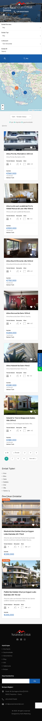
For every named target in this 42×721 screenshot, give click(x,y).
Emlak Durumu (6, 24)
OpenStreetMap (38, 110)
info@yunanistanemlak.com (14, 704)
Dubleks (5, 482)
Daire (5, 479)
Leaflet (30, 110)
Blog (4, 659)
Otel (4, 485)
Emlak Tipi (4, 32)
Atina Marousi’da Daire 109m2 (18, 313)
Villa (4, 488)
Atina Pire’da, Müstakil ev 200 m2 (19, 154)
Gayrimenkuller (8, 652)
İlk (7, 453)
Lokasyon (4, 41)
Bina (4, 476)
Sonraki (32, 458)
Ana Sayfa (6, 649)
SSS (4, 662)
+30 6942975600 (23, 12)
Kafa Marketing (25, 714)
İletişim (5, 669)
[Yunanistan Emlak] (21, 7)
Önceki (17, 453)
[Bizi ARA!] (40, 369)
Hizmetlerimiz (7, 656)
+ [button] (2, 105)
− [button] (2, 108)
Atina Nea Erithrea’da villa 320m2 (19, 261)
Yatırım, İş (6, 491)
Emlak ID (4, 49)
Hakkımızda (7, 666)
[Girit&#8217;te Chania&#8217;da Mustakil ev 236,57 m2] (18, 99)
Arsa (4, 473)
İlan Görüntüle (21, 522)
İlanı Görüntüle (21, 147)
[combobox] (21, 28)
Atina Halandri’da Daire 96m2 (18, 366)
